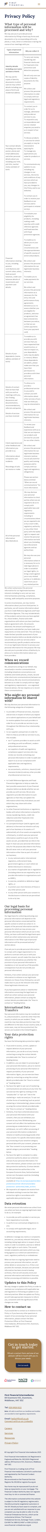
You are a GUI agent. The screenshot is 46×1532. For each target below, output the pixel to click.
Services (9, 1433)
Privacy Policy (11, 1442)
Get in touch (23, 1365)
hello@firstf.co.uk (20, 1418)
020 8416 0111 (15, 1407)
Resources (10, 1438)
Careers (8, 1428)
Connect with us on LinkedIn (19, 1421)
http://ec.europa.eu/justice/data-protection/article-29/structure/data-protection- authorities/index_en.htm (23, 1184)
